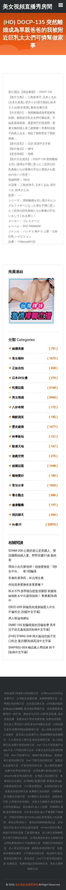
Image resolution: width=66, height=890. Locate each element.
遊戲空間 (35, 456)
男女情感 (35, 397)
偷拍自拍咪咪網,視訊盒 (42, 822)
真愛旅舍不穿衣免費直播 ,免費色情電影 (38, 719)
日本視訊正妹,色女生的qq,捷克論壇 (33, 825)
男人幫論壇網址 (18, 618)
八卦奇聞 (35, 407)
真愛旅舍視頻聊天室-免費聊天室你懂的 (27, 791)
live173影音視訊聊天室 (39, 760)
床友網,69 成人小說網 (35, 806)
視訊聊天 (35, 514)
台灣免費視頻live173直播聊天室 (22, 843)
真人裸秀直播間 (53, 765)
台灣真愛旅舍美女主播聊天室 (46, 837)
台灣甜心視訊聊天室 (46, 775)
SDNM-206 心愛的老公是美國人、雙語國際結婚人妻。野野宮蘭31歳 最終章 (32, 555)
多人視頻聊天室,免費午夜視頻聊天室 (33, 742)
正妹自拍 (35, 368)
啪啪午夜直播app (42, 755)
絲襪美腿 (35, 348)
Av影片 (35, 524)
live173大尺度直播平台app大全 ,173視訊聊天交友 (33, 747)
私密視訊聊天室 (53, 786)
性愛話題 (35, 387)
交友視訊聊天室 (35, 703)
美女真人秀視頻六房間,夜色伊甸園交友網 (27, 724)
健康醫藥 (35, 505)
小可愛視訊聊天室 (34, 853)
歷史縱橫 (35, 426)
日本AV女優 (35, 378)
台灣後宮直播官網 (27, 698)
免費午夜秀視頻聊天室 (18, 770)
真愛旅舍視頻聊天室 (43, 848)
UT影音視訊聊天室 (32, 765)
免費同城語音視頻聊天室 (33, 863)
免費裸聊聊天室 (48, 698)
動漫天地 (35, 446)
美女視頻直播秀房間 (26, 884)
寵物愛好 (35, 475)
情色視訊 (29, 858)
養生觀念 (35, 495)
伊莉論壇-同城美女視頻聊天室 (21, 693)
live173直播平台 (20, 755)
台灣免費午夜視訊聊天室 (47, 770)
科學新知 (35, 436)
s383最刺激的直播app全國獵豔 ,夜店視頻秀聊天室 (33, 706)
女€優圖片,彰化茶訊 (38, 796)
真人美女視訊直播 (19, 848)
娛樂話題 (35, 466)
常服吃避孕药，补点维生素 (26, 578)
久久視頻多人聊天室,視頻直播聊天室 (29, 739)
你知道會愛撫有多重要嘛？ (26, 584)
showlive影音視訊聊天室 (18, 775)
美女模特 (35, 358)
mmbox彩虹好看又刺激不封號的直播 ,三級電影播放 (33, 830)
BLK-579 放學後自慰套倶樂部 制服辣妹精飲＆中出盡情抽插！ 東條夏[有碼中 (32, 595)
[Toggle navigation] (60, 5)
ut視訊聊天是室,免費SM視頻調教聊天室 (33, 727)
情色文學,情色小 (17, 822)
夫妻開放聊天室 (13, 786)
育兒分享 (35, 485)
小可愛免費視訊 (33, 786)
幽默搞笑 (35, 417)
